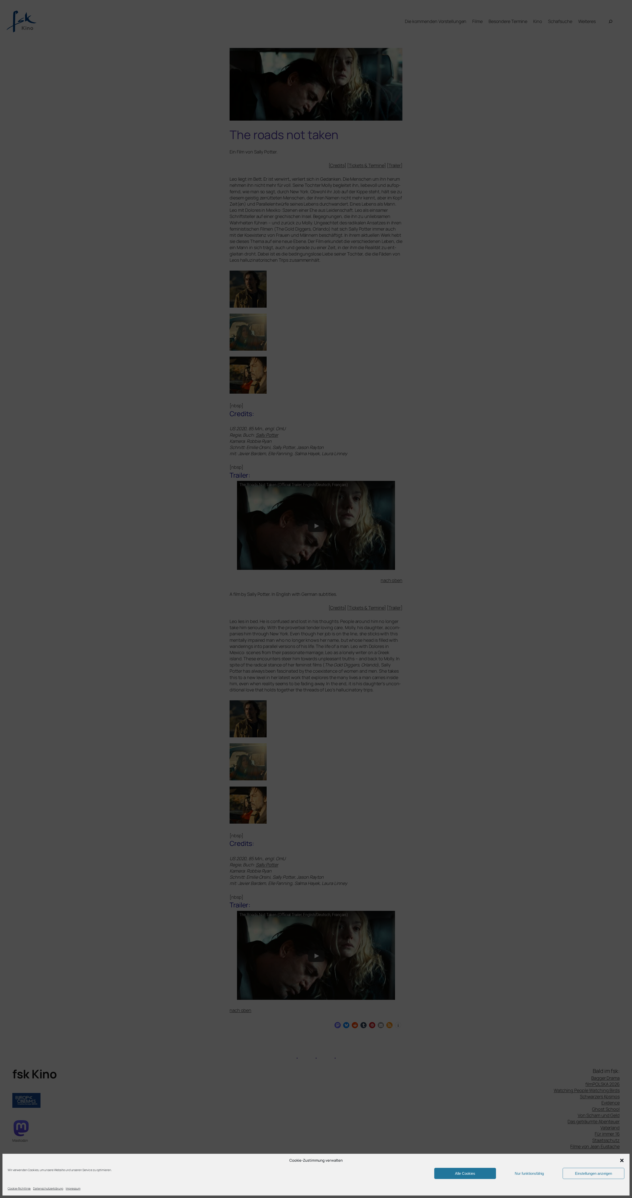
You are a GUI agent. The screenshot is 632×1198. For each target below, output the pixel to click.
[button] (621, 1160)
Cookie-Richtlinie (19, 1188)
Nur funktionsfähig (529, 1173)
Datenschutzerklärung (48, 1188)
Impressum (73, 1188)
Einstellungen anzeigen (593, 1173)
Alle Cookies (465, 1173)
